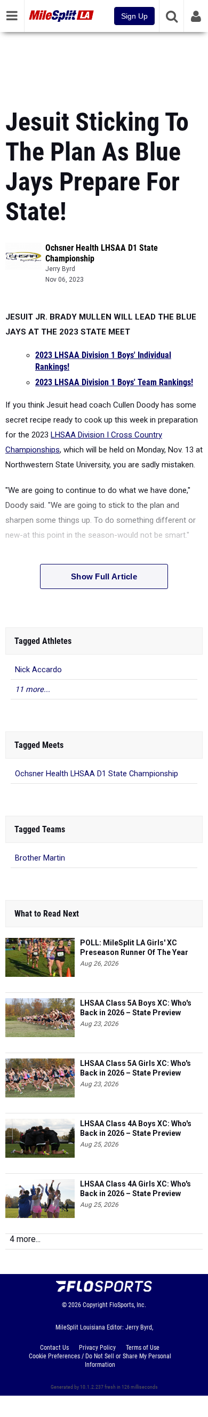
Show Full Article (104, 576)
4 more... (25, 1239)
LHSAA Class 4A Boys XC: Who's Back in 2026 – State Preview (135, 1128)
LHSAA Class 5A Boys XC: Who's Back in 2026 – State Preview (135, 1008)
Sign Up (134, 16)
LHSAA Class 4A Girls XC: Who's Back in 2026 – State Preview (135, 1189)
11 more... (32, 689)
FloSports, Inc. (127, 1305)
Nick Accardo (38, 669)
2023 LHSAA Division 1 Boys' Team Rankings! (114, 382)
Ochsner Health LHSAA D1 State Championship (96, 773)
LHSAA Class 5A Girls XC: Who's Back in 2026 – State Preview (135, 1068)
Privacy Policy (97, 1347)
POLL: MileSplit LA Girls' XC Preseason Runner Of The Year (134, 947)
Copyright (95, 1305)
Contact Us (54, 1347)
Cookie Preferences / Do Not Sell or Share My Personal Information (100, 1360)
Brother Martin (40, 858)
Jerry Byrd (60, 269)
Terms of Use (142, 1347)
